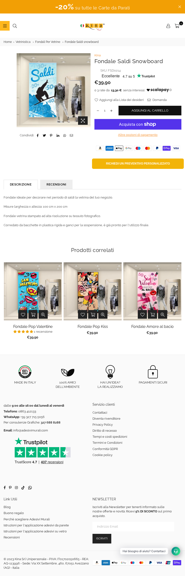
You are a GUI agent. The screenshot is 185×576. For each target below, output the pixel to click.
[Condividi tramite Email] (71, 135)
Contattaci (99, 412)
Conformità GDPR (105, 449)
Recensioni (12, 537)
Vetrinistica (23, 42)
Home (8, 42)
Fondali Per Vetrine (47, 42)
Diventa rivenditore (106, 418)
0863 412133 (27, 411)
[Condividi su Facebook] (38, 135)
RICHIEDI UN (138, 163)
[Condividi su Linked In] (58, 135)
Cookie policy (102, 455)
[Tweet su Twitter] (44, 135)
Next (178, 302)
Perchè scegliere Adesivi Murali (27, 519)
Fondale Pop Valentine (33, 326)
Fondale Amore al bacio (152, 326)
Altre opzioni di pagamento (138, 135)
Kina (97, 55)
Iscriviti (102, 538)
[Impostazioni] (168, 25)
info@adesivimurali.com (30, 430)
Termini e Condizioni (107, 442)
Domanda (159, 100)
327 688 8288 (50, 422)
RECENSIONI (56, 184)
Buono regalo (14, 513)
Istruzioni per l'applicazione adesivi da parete (36, 525)
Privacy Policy (102, 424)
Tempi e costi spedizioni (109, 436)
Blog (7, 507)
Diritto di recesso (104, 430)
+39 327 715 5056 (32, 417)
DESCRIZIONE (21, 184)
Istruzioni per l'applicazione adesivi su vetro (35, 531)
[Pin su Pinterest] (51, 135)
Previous (7, 302)
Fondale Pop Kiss (93, 326)
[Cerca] (14, 25)
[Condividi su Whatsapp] (64, 135)
